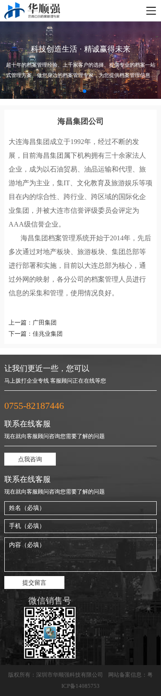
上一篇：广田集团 (33, 322)
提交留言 (34, 582)
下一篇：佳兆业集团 (36, 334)
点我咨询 (30, 459)
